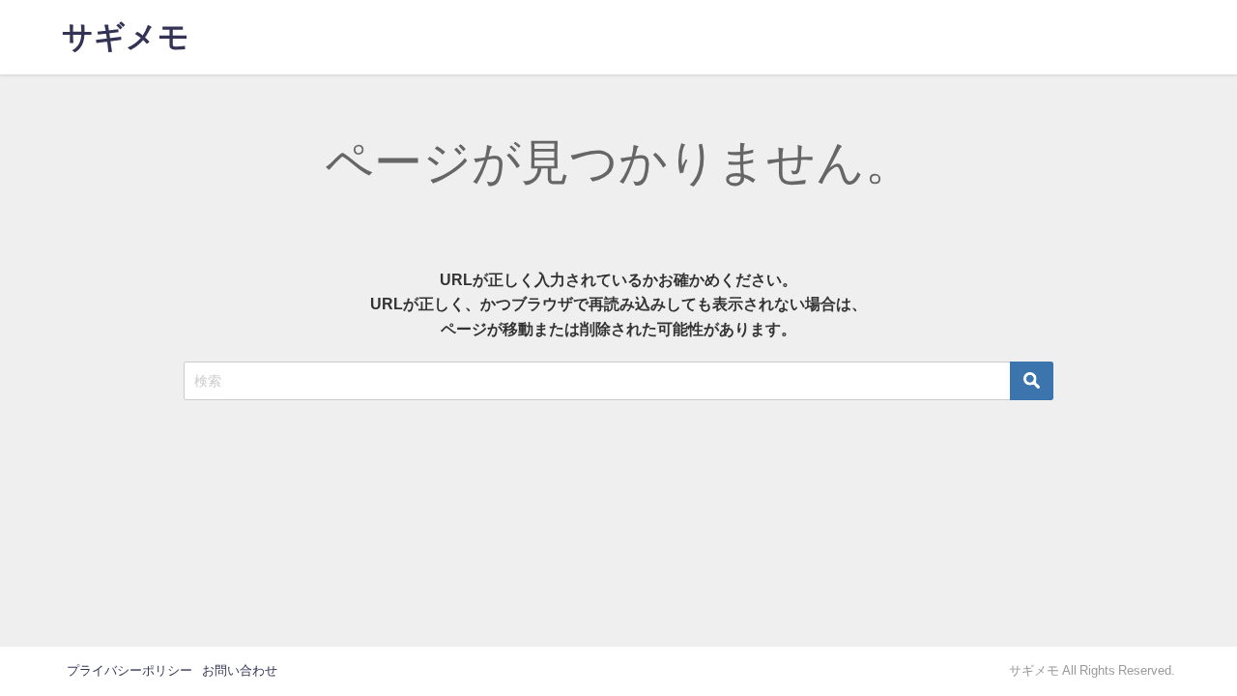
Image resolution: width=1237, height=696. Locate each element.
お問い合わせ (239, 670)
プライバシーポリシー (129, 670)
